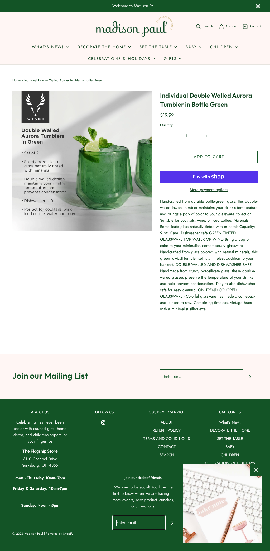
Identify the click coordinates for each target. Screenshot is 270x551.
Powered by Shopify (59, 533)
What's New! (230, 422)
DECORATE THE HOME (230, 430)
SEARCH (167, 455)
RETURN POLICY (167, 430)
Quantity (166, 124)
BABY (229, 447)
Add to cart (209, 157)
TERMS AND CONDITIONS (166, 438)
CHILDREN (230, 455)
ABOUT (167, 422)
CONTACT (167, 447)
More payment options (209, 190)
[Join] (250, 376)
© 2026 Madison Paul (27, 533)
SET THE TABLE (230, 438)
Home (16, 80)
